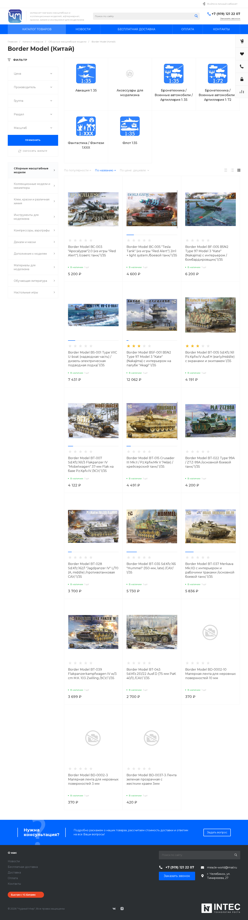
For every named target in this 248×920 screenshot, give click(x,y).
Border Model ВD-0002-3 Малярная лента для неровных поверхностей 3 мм (93, 779)
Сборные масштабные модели (31, 170)
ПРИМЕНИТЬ (33, 140)
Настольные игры (26, 292)
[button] (71, 340)
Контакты (14, 884)
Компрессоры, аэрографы (32, 230)
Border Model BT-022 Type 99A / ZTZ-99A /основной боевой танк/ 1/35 (210, 462)
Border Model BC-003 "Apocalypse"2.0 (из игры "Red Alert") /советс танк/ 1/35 (92, 251)
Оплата (13, 878)
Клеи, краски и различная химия (31, 201)
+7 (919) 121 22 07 (226, 14)
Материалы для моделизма (24, 267)
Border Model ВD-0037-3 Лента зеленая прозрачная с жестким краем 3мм (152, 779)
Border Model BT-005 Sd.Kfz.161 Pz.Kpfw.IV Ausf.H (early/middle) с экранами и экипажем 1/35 (210, 357)
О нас (12, 852)
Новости (14, 861)
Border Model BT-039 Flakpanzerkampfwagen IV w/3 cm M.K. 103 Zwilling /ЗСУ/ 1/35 (92, 674)
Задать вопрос (217, 832)
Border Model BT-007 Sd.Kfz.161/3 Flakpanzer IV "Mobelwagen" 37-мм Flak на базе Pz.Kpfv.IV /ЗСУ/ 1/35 (91, 464)
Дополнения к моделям (30, 253)
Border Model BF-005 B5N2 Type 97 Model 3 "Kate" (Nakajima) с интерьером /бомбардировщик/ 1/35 (206, 253)
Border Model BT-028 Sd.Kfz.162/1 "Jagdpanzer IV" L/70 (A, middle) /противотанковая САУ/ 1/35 (93, 570)
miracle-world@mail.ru (222, 867)
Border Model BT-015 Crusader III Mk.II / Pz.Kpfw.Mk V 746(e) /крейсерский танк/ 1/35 (151, 462)
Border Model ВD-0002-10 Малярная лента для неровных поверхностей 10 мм (210, 674)
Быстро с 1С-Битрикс (23, 894)
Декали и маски (25, 242)
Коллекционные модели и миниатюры (32, 186)
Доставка (14, 872)
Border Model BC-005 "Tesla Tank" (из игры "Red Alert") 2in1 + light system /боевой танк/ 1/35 (152, 251)
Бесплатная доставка (23, 867)
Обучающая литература (30, 281)
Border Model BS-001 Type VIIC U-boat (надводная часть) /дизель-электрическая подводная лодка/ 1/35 (92, 359)
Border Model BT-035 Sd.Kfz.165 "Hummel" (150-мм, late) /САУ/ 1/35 (151, 568)
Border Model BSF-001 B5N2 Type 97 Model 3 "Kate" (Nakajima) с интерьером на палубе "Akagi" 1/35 (149, 359)
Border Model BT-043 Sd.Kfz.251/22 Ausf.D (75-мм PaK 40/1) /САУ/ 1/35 (151, 674)
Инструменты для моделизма (26, 217)
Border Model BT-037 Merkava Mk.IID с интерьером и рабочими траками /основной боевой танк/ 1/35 (209, 570)
